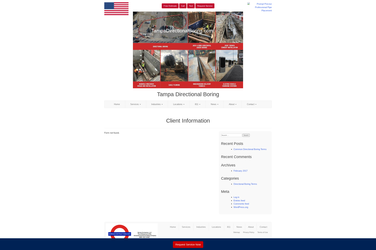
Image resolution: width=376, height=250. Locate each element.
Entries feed (239, 200)
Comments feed (241, 203)
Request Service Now (188, 244)
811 (197, 104)
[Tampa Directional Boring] (132, 234)
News (214, 104)
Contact (251, 104)
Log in (236, 197)
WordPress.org (241, 207)
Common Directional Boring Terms (250, 149)
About (232, 104)
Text (191, 6)
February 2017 (240, 171)
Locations (178, 104)
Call (183, 6)
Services (134, 104)
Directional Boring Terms (245, 184)
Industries (156, 104)
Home (117, 104)
